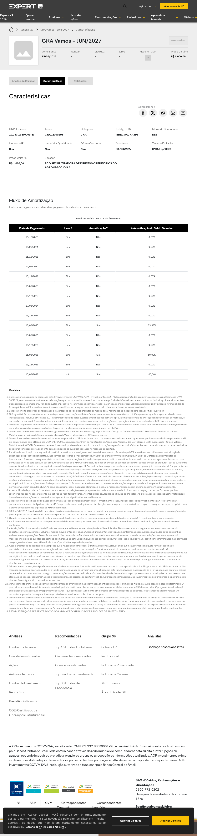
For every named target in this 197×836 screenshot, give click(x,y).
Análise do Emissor (23, 81)
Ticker (48, 129)
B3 (19, 803)
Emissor (50, 158)
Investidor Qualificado (58, 143)
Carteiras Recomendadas (73, 656)
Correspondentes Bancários (107, 805)
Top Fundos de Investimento (74, 674)
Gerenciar (32, 827)
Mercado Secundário (165, 129)
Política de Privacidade (117, 665)
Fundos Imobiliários (22, 647)
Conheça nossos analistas (166, 647)
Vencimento (123, 143)
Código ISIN (123, 129)
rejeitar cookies (130, 820)
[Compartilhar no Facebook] (143, 113)
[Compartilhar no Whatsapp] (163, 113)
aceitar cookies (170, 820)
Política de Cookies (114, 674)
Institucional (110, 656)
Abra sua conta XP (174, 6)
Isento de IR (16, 143)
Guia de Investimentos (24, 656)
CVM (48, 803)
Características (85, 29)
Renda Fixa (26, 29)
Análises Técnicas (21, 674)
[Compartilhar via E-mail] (183, 113)
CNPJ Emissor (17, 129)
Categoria (87, 129)
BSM (33, 803)
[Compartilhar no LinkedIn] (173, 113)
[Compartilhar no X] (153, 113)
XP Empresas (110, 683)
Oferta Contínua (91, 143)
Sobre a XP (109, 647)
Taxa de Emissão (162, 143)
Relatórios (80, 81)
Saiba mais (54, 827)
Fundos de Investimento (25, 683)
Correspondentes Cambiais (71, 805)
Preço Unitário (18, 158)
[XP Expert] (26, 6)
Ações (13, 665)
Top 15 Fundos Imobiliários (73, 647)
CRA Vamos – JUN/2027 (54, 29)
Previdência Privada (23, 701)
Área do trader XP (113, 692)
